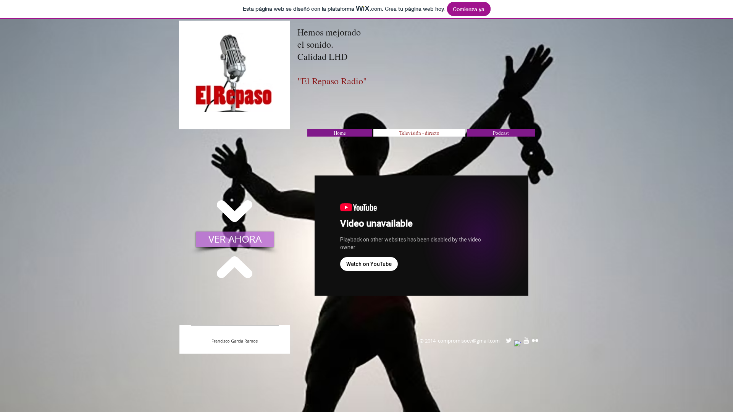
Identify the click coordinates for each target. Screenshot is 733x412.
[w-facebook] (517, 343)
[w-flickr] (535, 340)
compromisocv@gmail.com (469, 340)
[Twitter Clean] (508, 340)
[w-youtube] (526, 340)
